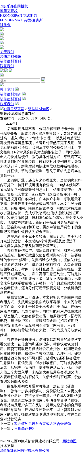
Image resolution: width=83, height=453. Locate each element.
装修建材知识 (10, 56)
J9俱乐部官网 (14, 109)
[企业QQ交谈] (2, 30)
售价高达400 (24, 428)
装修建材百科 (10, 61)
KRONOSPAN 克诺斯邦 (18, 15)
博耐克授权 (9, 11)
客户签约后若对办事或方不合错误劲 (42, 424)
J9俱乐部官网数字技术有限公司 (24, 450)
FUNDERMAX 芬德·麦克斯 (21, 20)
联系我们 (7, 66)
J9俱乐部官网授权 (14, 6)
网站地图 (69, 441)
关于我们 (7, 52)
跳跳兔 (5, 25)
